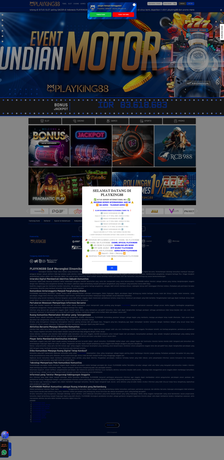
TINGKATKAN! (100, 15)
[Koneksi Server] (5, 435)
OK (112, 268)
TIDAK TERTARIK (123, 15)
